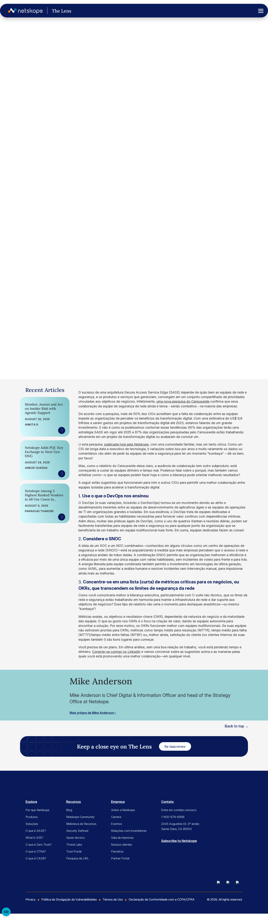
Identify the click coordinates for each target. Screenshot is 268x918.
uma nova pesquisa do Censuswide (182, 401)
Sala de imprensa (122, 837)
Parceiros (117, 851)
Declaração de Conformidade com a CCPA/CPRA (162, 899)
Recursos (73, 802)
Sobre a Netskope (123, 810)
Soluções (32, 824)
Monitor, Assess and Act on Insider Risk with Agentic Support (44, 408)
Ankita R (31, 424)
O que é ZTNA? (36, 851)
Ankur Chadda (36, 468)
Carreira (116, 817)
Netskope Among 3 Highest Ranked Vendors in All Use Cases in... (44, 495)
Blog (69, 810)
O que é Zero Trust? (39, 844)
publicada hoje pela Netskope (126, 444)
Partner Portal (120, 858)
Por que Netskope (37, 810)
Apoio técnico (75, 837)
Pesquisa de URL (77, 858)
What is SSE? (34, 837)
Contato (167, 802)
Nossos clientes (121, 844)
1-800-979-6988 (173, 817)
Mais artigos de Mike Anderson (92, 713)
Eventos (116, 824)
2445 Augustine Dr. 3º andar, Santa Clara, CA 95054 (180, 826)
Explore (31, 802)
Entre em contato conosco (179, 810)
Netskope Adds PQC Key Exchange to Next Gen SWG (44, 452)
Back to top (234, 726)
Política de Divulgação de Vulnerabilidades (69, 899)
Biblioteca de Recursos (81, 824)
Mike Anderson (27, 319)
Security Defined (77, 831)
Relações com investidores (129, 831)
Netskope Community (80, 817)
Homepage (13, 33)
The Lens (13, 42)
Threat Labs (74, 844)
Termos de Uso (113, 899)
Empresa (118, 802)
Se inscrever (175, 746)
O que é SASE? (36, 831)
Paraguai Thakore (39, 511)
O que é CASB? (36, 858)
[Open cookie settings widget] (6, 911)
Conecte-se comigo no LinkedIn (116, 652)
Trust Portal (73, 851)
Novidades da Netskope (17, 58)
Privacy (31, 899)
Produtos (32, 817)
